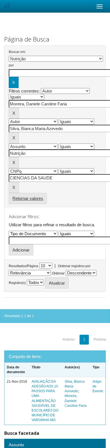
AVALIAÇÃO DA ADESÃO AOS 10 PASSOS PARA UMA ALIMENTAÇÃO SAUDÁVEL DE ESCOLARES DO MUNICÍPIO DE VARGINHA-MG (45, 401)
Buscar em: (17, 52)
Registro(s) (17, 283)
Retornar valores (27, 198)
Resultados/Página (23, 266)
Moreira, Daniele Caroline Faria (76, 400)
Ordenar (58, 273)
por (11, 65)
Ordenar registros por (74, 266)
